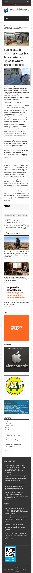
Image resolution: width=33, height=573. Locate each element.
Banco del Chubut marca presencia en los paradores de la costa (18, 221)
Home (7, 26)
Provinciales (8, 423)
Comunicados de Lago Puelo (13, 438)
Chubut (11, 26)
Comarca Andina (9, 425)
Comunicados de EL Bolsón (13, 444)
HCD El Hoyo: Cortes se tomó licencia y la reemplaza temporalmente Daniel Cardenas (16, 535)
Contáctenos (8, 451)
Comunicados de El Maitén (13, 442)
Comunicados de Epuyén (12, 440)
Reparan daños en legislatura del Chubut (15, 215)
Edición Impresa (9, 449)
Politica (7, 432)
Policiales (7, 430)
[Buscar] (28, 1)
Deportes (7, 427)
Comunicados (8, 434)
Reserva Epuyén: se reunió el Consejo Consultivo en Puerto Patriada (16, 518)
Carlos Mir (16, 571)
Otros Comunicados (11, 446)
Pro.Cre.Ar (10, 496)
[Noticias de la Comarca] (16, 11)
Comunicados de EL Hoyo (13, 435)
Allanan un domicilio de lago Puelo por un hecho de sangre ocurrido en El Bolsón (14, 226)
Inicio (6, 421)
